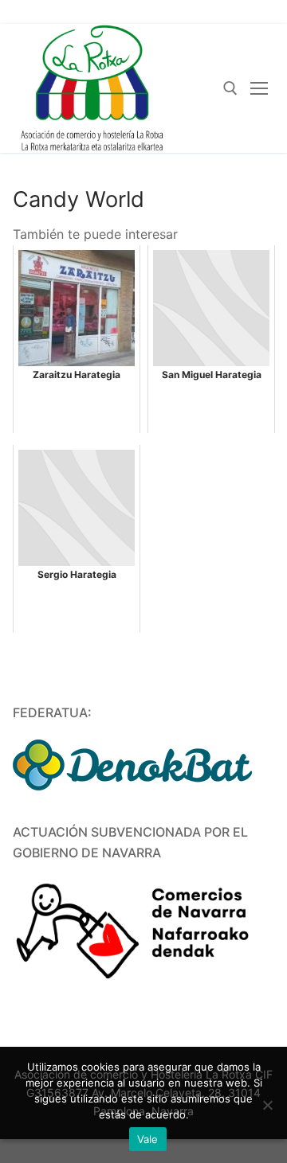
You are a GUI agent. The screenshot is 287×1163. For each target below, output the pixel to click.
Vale (148, 1139)
